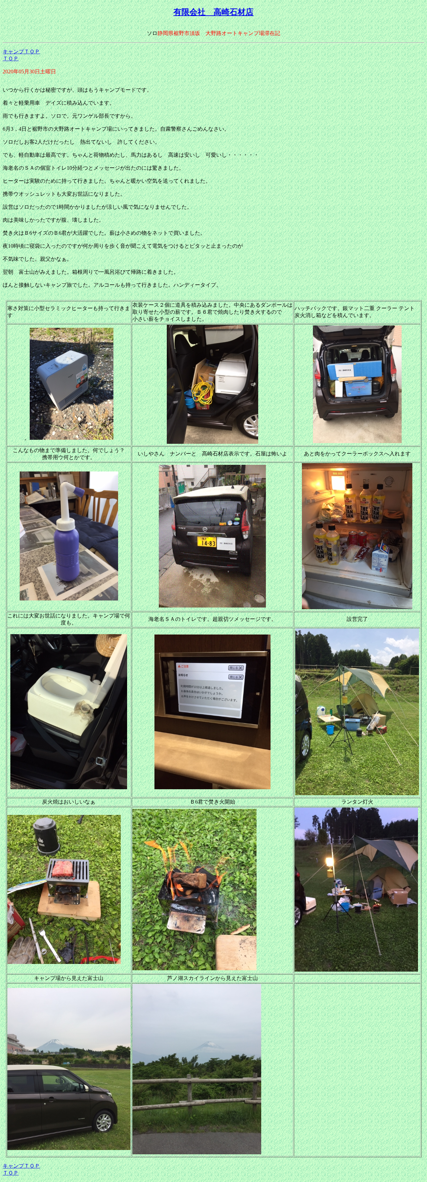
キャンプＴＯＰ (21, 51)
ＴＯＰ (11, 58)
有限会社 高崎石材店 (213, 12)
